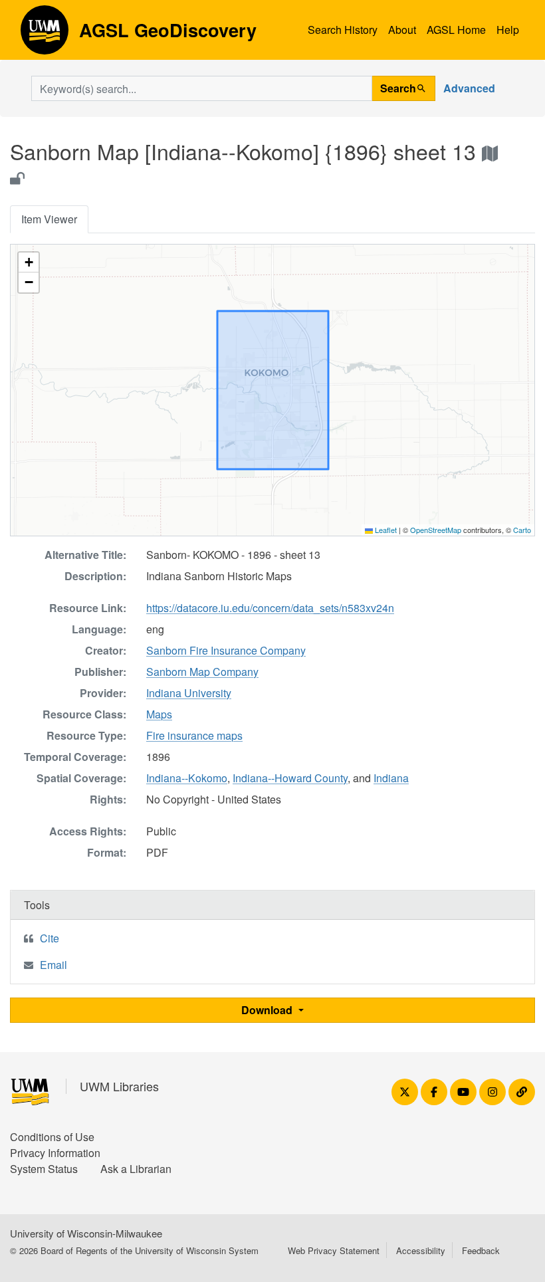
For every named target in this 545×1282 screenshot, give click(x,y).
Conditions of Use (52, 1136)
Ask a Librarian (135, 1168)
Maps (159, 714)
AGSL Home (456, 29)
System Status (44, 1168)
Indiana (391, 778)
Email (53, 964)
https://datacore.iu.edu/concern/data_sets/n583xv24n (270, 607)
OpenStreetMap (435, 529)
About (402, 29)
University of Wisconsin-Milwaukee (86, 1233)
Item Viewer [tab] (49, 219)
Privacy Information (55, 1152)
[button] (29, 262)
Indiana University (188, 692)
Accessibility (420, 1250)
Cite (49, 938)
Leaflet (385, 529)
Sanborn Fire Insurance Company (226, 650)
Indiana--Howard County (290, 778)
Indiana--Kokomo (186, 778)
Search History (343, 29)
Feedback (481, 1250)
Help (507, 29)
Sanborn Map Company (202, 671)
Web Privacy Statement (334, 1250)
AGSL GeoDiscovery (44, 34)
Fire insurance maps (194, 735)
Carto (522, 529)
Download (268, 1009)
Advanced (469, 88)
